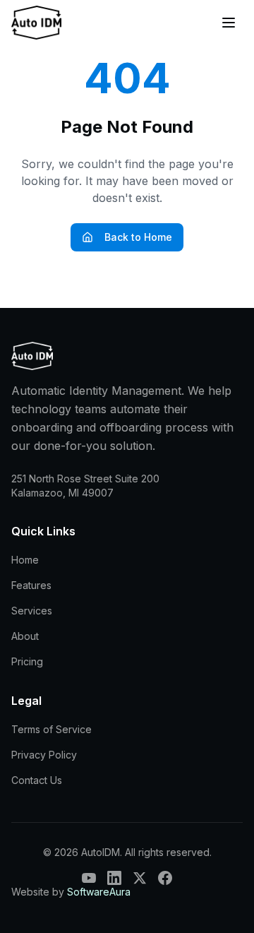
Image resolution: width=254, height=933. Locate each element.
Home (25, 560)
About (25, 636)
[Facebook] (165, 878)
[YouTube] (89, 878)
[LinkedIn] (114, 878)
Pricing (27, 661)
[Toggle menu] (228, 22)
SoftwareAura (99, 892)
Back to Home (138, 237)
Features (31, 585)
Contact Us (36, 780)
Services (31, 611)
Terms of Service (51, 729)
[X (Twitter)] (140, 878)
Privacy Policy (44, 755)
